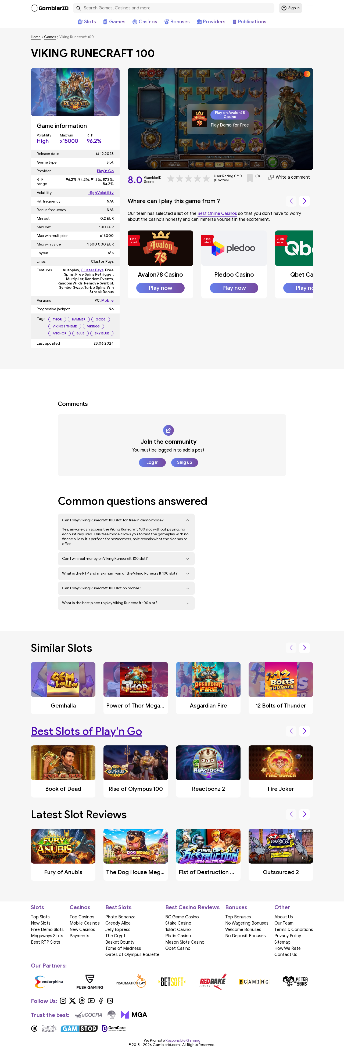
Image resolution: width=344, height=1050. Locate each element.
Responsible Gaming (183, 1040)
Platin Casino (178, 936)
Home (36, 37)
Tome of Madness (123, 948)
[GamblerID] (50, 8)
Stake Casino (178, 923)
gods (101, 319)
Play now (160, 287)
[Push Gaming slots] (90, 982)
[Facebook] (100, 1002)
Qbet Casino (307, 274)
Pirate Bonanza (120, 917)
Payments (79, 936)
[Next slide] (304, 201)
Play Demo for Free (230, 125)
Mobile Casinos (85, 923)
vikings (93, 326)
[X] (72, 1002)
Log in (152, 462)
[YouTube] (91, 1002)
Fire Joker (281, 788)
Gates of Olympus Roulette (132, 954)
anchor (59, 333)
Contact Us (285, 954)
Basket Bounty (119, 942)
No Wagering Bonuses (246, 923)
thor (57, 319)
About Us (283, 917)
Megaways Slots (47, 936)
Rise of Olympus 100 (136, 788)
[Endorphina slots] (49, 982)
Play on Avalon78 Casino (230, 114)
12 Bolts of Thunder (281, 705)
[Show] (188, 520)
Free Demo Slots (47, 929)
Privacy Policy (287, 936)
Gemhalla (63, 705)
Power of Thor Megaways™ (141, 705)
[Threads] (81, 1002)
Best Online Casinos (217, 213)
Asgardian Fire (208, 705)
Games (50, 37)
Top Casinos (82, 917)
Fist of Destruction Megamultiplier (224, 872)
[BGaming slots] (254, 982)
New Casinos (82, 929)
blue (80, 333)
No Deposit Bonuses (245, 936)
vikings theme (65, 326)
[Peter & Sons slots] (295, 982)
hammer (78, 319)
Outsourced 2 (281, 872)
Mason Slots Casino (185, 942)
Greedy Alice (118, 923)
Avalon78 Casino (160, 274)
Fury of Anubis (63, 872)
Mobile (107, 300)
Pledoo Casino (234, 274)
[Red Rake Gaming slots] (213, 982)
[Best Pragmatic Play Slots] (131, 982)
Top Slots (40, 917)
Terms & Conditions (293, 929)
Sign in (294, 8)
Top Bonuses (238, 917)
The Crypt (115, 936)
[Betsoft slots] (172, 982)
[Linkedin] (110, 1002)
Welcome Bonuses (243, 929)
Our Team (283, 923)
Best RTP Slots (45, 942)
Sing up (184, 462)
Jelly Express (117, 929)
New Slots (41, 923)
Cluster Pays (92, 270)
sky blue (102, 333)
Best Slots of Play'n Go (86, 731)
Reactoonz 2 (208, 788)
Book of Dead (63, 788)
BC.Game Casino (182, 917)
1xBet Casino (178, 929)
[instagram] (63, 1002)
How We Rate (287, 948)
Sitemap (282, 942)
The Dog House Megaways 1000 (149, 872)
